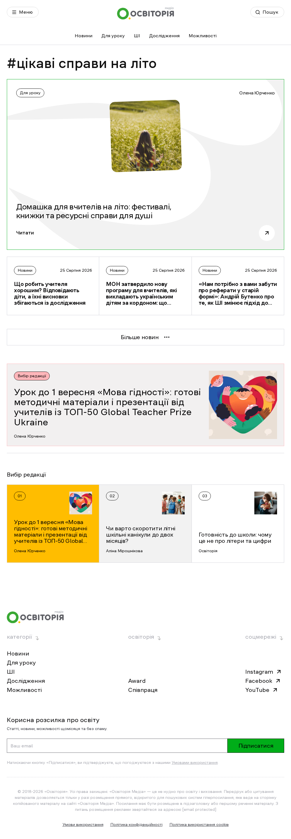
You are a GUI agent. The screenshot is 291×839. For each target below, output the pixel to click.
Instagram (259, 672)
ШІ (137, 35)
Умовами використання (195, 762)
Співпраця (142, 690)
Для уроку (113, 35)
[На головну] (145, 13)
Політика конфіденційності (136, 824)
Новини (83, 35)
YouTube (257, 690)
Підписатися (255, 746)
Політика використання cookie (199, 824)
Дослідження (164, 35)
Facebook (258, 681)
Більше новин (140, 337)
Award (137, 681)
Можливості (203, 35)
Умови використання (83, 824)
